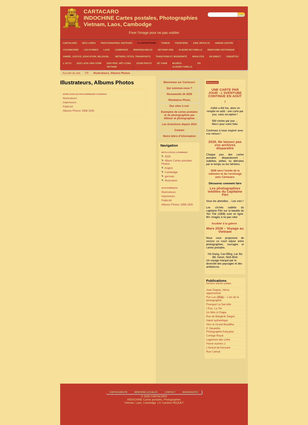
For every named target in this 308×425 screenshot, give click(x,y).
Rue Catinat (213, 351)
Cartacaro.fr (118, 392)
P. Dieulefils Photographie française (220, 330)
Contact (170, 392)
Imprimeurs (69, 102)
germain (169, 176)
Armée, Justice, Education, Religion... (86, 56)
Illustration (170, 180)
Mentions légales (146, 392)
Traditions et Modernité (171, 56)
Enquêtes (232, 56)
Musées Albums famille (182, 65)
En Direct (215, 56)
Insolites (198, 56)
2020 (167, 156)
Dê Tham (162, 63)
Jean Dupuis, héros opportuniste (217, 291)
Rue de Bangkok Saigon (220, 316)
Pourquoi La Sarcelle (218, 304)
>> (241, 14)
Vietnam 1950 (165, 49)
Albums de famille (190, 49)
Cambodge (171, 172)
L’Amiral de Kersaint (218, 347)
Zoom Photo (144, 63)
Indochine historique (221, 49)
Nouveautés (190, 392)
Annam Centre (224, 43)
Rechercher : (215, 9)
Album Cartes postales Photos (176, 162)
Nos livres (89, 43)
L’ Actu (67, 63)
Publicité (68, 106)
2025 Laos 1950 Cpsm (89, 63)
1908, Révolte (201, 43)
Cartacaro (70, 43)
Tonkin (165, 43)
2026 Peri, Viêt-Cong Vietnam (119, 65)
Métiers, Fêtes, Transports (132, 56)
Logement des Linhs (218, 339)
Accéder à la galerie (224, 223)
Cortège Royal (214, 335)
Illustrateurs (146, 43)
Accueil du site (71, 73)
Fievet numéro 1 (216, 343)
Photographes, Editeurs (116, 43)
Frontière (181, 43)
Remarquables (142, 49)
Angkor (168, 168)
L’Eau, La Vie (214, 308)
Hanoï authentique (217, 320)
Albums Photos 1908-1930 (78, 110)
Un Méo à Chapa (216, 312)
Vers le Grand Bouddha (220, 324)
